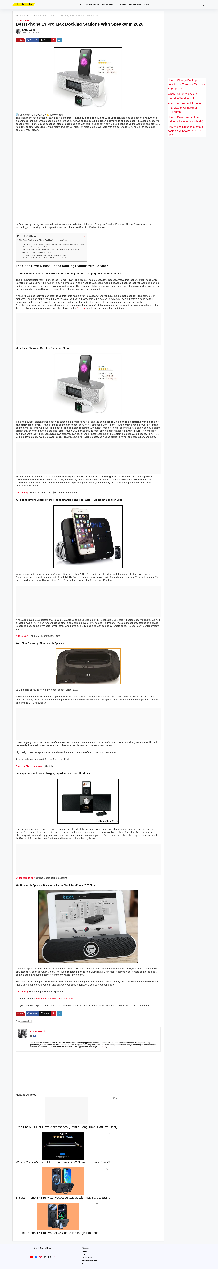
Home (18, 15)
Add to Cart (22, 636)
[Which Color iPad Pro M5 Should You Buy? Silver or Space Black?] (63, 1134)
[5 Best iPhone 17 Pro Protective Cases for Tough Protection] (58, 1204)
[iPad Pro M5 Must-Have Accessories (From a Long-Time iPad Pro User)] (66, 1098)
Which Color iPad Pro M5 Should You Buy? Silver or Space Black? (63, 1162)
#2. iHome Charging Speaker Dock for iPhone (39, 247)
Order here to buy (25, 878)
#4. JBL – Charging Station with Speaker (37, 252)
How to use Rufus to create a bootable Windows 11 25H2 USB (185, 131)
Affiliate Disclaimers (90, 1261)
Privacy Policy (87, 1258)
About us (85, 1248)
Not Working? (108, 4)
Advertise (85, 1264)
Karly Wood (29, 30)
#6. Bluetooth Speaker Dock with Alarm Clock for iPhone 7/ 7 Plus (45, 258)
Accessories (135, 4)
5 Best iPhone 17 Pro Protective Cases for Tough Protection (58, 1233)
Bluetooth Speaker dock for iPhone (55, 998)
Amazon (81, 308)
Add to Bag (22, 991)
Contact (85, 1251)
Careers (85, 1254)
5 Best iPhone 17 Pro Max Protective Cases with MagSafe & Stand (63, 1197)
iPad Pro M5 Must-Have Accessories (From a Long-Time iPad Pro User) (66, 1127)
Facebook (102, 1047)
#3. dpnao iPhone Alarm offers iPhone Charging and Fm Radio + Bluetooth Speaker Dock (53, 249)
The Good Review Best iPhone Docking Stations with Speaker (44, 240)
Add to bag (22, 492)
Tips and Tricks (91, 4)
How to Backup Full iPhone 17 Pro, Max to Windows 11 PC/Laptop (186, 107)
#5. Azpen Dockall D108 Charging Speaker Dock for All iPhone (44, 255)
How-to (122, 4)
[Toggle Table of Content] (81, 236)
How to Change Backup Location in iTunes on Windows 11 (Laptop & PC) (187, 84)
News (146, 4)
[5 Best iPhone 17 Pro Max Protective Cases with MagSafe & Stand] (63, 1169)
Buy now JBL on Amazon (29, 766)
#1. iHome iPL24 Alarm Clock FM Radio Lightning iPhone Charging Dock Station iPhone (53, 244)
